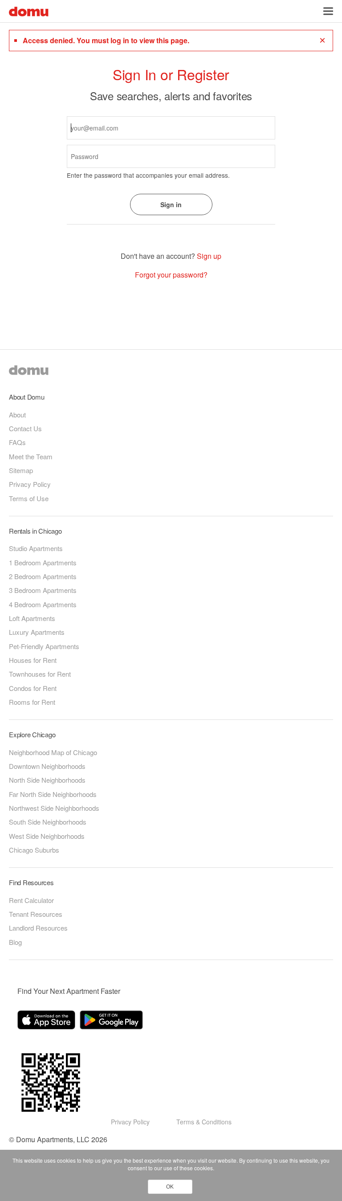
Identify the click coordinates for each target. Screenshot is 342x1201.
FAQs (17, 442)
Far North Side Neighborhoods (53, 794)
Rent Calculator (31, 900)
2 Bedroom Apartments (43, 576)
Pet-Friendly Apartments (44, 646)
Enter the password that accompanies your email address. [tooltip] (148, 175)
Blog (15, 942)
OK (170, 1187)
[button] (328, 11)
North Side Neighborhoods (47, 779)
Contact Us (25, 428)
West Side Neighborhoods (47, 836)
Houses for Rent (33, 660)
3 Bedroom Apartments (43, 590)
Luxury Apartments (37, 632)
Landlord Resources (38, 927)
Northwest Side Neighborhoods (54, 808)
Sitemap (21, 470)
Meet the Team (31, 456)
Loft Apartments (32, 618)
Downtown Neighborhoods (47, 766)
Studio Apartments (36, 548)
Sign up (209, 256)
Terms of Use (29, 498)
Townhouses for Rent (40, 673)
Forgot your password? (171, 275)
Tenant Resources (35, 914)
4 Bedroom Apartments (43, 604)
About (17, 414)
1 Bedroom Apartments (43, 562)
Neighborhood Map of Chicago (53, 752)
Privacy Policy (30, 484)
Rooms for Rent (32, 702)
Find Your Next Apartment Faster (68, 991)
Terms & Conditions (204, 1121)
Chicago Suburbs (34, 849)
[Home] (29, 10)
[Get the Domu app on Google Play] (112, 1021)
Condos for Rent (33, 688)
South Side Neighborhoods (47, 821)
